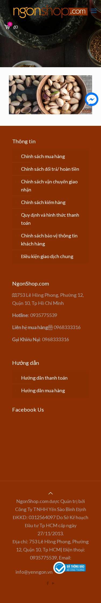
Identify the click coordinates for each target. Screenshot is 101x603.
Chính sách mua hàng (43, 156)
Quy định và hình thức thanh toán (50, 219)
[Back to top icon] (50, 493)
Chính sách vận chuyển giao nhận (49, 185)
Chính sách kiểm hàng (43, 202)
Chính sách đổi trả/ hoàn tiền (50, 169)
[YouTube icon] (53, 583)
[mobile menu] (93, 10)
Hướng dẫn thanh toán (44, 378)
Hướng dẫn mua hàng (43, 390)
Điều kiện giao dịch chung (47, 256)
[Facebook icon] (48, 583)
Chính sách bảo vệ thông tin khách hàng (49, 240)
